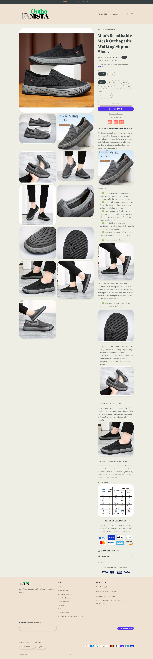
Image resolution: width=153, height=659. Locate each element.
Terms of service (55, 654)
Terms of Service (63, 602)
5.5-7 (102, 82)
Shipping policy (66, 654)
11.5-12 (127, 87)
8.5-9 (125, 82)
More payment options (116, 114)
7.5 (110, 82)
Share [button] (102, 563)
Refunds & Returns (64, 598)
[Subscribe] (54, 628)
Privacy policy (45, 654)
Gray (111, 74)
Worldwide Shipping (65, 594)
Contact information (79, 654)
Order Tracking (63, 590)
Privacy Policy (62, 605)
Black (102, 74)
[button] (122, 14)
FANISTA (26, 654)
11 (119, 87)
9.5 (101, 87)
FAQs (59, 587)
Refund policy (35, 654)
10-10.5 (110, 87)
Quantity (100, 91)
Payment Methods (64, 612)
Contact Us (61, 609)
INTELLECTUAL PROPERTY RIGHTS (70, 616)
